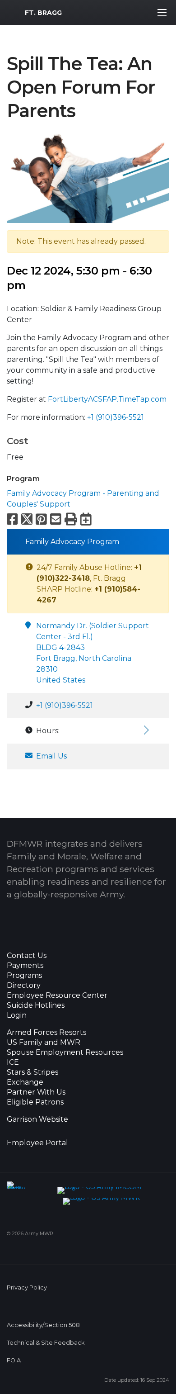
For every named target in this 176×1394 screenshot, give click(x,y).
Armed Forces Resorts (46, 1032)
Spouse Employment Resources (65, 1052)
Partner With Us (36, 1092)
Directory (24, 985)
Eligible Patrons (35, 1102)
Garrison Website (37, 1119)
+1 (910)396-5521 (115, 417)
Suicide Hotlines (36, 1005)
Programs (24, 975)
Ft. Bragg (43, 13)
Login (17, 1015)
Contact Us (26, 955)
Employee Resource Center (57, 995)
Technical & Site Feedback (45, 1342)
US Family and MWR (43, 1042)
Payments (25, 965)
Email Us (51, 756)
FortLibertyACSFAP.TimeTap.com (107, 399)
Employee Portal (37, 1143)
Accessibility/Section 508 (43, 1325)
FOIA (14, 1360)
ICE (13, 1062)
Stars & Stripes (32, 1072)
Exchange (25, 1082)
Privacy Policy (27, 1287)
